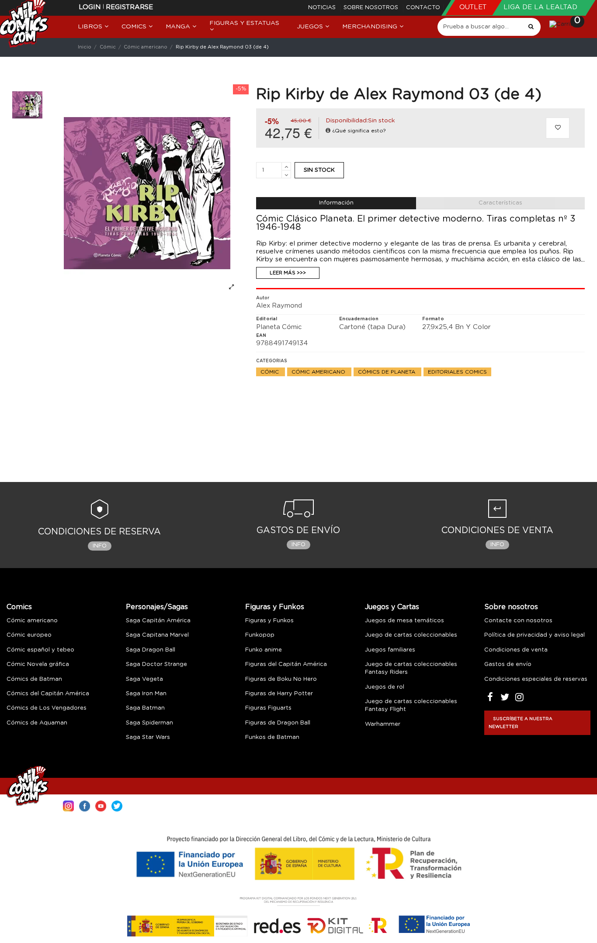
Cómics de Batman (34, 679)
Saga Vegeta (144, 679)
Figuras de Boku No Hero (281, 679)
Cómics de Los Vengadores (47, 708)
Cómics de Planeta (387, 371)
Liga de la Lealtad (540, 7)
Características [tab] (500, 203)
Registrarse (129, 7)
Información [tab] (336, 203)
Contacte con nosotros (518, 621)
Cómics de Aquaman (37, 723)
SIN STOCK (319, 170)
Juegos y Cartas (392, 606)
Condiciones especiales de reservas (535, 679)
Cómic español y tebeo (40, 650)
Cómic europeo (29, 635)
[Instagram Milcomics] (68, 805)
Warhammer (382, 724)
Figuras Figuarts (268, 708)
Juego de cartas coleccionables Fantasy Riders (411, 668)
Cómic (270, 371)
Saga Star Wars (148, 737)
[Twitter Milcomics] (116, 805)
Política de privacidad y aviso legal (534, 635)
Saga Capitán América (158, 621)
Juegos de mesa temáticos (404, 621)
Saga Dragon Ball (150, 650)
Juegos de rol (384, 687)
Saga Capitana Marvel (157, 635)
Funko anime (263, 650)
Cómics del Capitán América (48, 694)
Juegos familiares (390, 650)
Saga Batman (145, 708)
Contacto (423, 7)
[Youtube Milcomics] (100, 805)
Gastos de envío (507, 664)
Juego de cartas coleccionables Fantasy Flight (411, 705)
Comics (19, 606)
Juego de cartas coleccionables (411, 635)
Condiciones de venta (516, 650)
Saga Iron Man (146, 694)
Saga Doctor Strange (156, 664)
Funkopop (259, 635)
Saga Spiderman (149, 723)
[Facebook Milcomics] (84, 805)
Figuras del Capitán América (286, 664)
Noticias (322, 7)
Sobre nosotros (372, 7)
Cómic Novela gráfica (38, 664)
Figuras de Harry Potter (279, 694)
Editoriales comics (457, 371)
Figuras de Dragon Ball (277, 723)
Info (100, 546)
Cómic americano (319, 371)
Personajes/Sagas (157, 606)
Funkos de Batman (272, 737)
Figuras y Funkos (274, 606)
